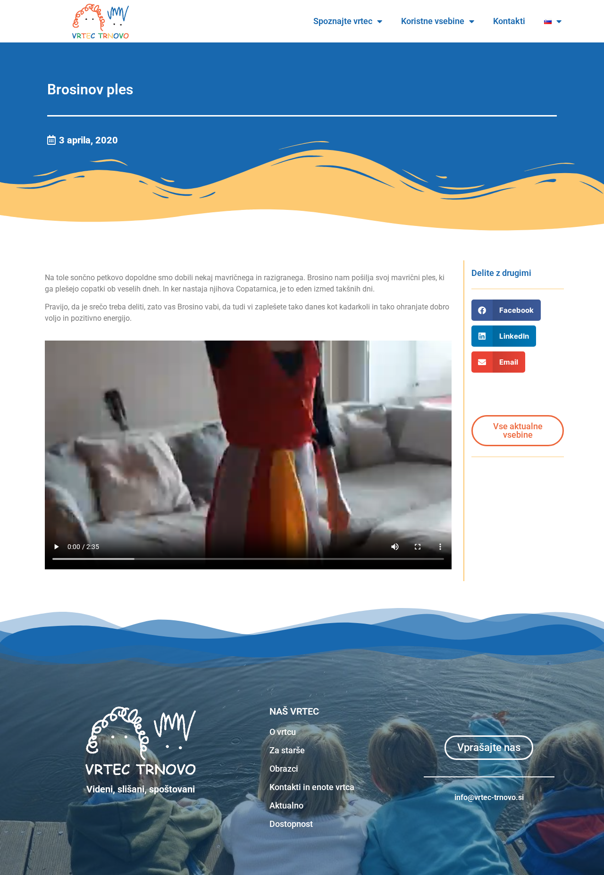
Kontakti (509, 21)
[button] (506, 310)
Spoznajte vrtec (342, 21)
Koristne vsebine (432, 21)
